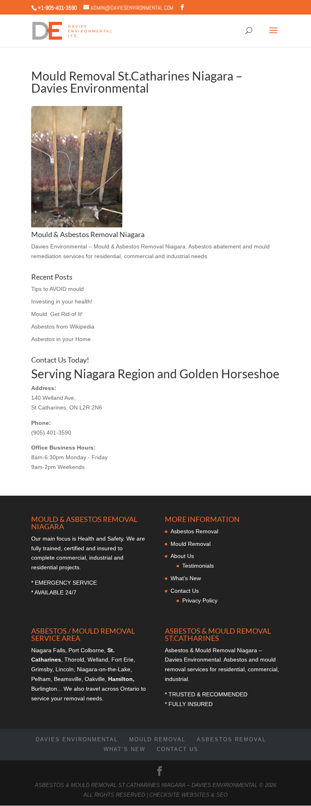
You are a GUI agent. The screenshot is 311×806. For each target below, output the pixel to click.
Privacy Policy (199, 600)
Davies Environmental (77, 739)
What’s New (185, 578)
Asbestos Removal (194, 531)
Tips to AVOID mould (57, 289)
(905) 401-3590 (51, 432)
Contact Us (184, 591)
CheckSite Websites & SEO (188, 795)
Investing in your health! (61, 301)
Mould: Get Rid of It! (57, 314)
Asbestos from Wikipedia (62, 326)
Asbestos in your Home (61, 339)
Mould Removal (190, 544)
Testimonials (198, 565)
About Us (182, 556)
